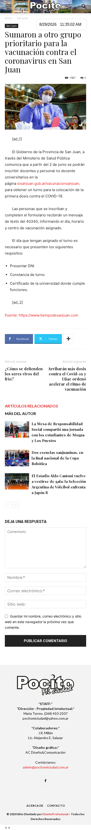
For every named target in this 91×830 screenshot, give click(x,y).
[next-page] (16, 505)
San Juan (22, 18)
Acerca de (34, 805)
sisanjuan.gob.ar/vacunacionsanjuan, (48, 183)
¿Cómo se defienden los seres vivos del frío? (24, 373)
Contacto (56, 805)
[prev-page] (8, 505)
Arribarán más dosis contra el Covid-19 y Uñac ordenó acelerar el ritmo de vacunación (67, 379)
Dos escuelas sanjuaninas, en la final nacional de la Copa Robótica (57, 458)
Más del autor (20, 413)
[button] (8, 6)
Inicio (8, 18)
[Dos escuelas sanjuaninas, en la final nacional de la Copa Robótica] (17, 458)
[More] (68, 339)
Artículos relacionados (31, 406)
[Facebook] (45, 781)
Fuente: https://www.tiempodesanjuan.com (41, 315)
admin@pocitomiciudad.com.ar (45, 767)
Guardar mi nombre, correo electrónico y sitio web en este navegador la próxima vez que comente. (43, 621)
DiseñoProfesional (55, 814)
